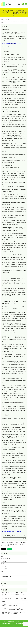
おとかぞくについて (5, 558)
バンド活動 (8, 537)
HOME (2, 19)
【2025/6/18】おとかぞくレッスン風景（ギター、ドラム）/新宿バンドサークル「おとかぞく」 (13, 612)
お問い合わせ (4, 574)
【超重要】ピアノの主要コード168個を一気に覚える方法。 (14, 542)
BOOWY (8, 535)
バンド (20, 535)
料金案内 (3, 563)
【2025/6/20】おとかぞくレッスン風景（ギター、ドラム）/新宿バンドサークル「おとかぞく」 (13, 604)
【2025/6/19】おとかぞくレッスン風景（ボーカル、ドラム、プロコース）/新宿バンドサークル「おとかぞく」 (13, 608)
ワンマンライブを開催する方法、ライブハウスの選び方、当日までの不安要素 (13, 544)
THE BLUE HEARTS (14, 535)
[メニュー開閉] (26, 4)
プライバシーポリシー (6, 576)
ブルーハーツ (21, 537)
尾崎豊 (24, 538)
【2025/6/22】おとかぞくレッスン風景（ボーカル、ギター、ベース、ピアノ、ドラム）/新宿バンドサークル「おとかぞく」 (13, 594)
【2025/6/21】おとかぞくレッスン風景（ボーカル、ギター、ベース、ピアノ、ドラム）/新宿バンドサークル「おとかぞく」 (13, 600)
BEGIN (4, 535)
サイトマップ (4, 579)
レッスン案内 (4, 561)
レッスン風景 (4, 569)
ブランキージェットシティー (18, 537)
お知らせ (7, 19)
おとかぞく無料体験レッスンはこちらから (11, 43)
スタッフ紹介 (4, 566)
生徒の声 (3, 571)
